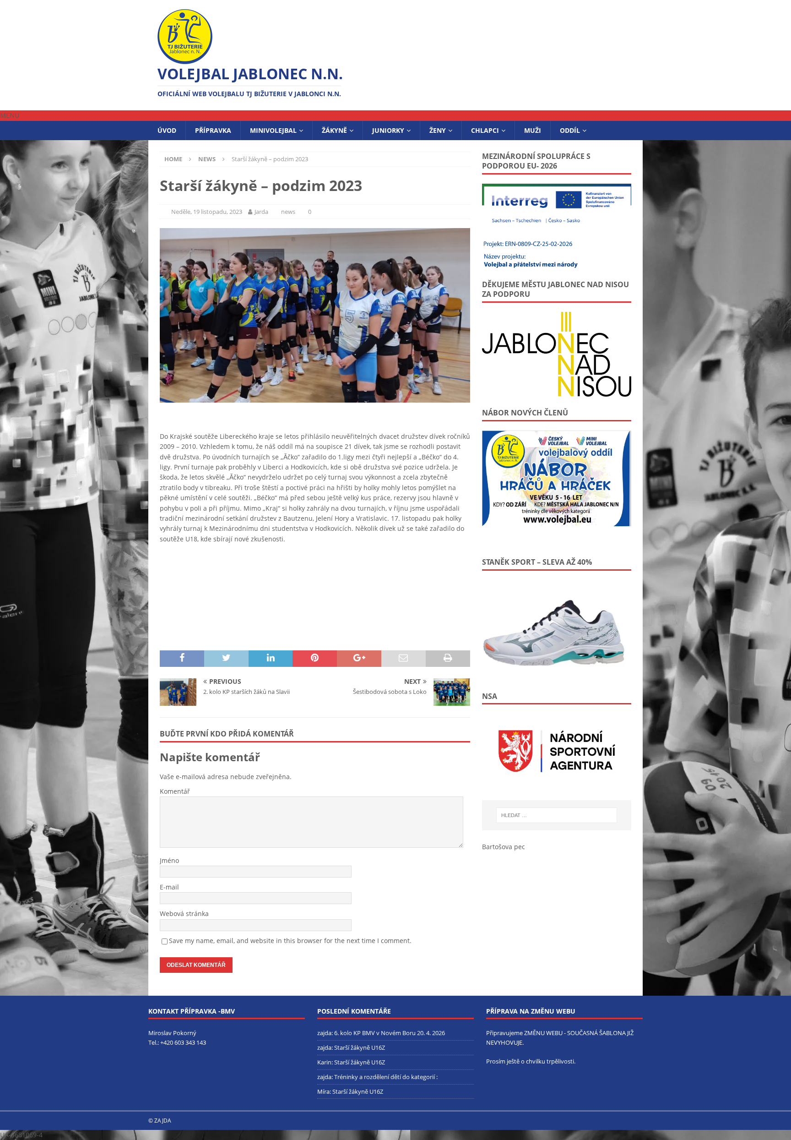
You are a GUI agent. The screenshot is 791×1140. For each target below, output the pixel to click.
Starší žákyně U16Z (359, 1047)
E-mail (169, 887)
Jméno (169, 860)
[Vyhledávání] (556, 815)
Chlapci (485, 130)
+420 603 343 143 (183, 1042)
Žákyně (334, 130)
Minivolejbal (273, 130)
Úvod (166, 130)
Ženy (437, 130)
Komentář (175, 791)
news (288, 211)
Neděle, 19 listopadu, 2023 (206, 211)
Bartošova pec (503, 846)
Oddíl (570, 130)
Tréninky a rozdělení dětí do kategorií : (386, 1077)
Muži (532, 130)
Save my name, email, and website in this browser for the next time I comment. (290, 940)
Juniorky (388, 130)
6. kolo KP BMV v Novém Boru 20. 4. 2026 (389, 1033)
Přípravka (213, 130)
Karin (324, 1062)
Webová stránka (184, 913)
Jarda (261, 211)
